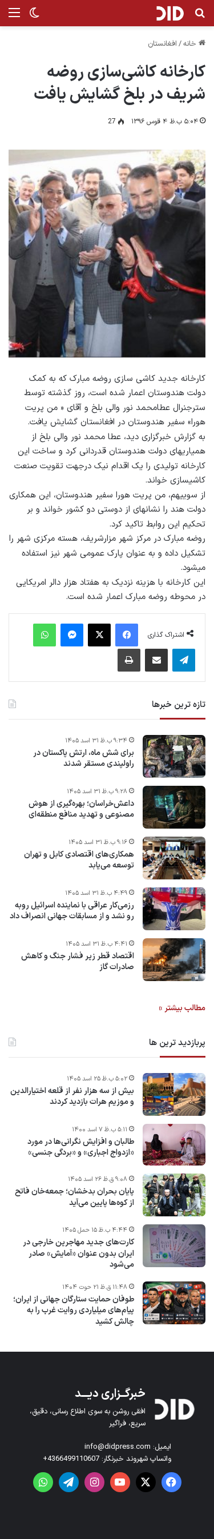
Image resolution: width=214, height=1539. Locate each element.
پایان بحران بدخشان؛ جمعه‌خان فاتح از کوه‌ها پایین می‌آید (74, 1197)
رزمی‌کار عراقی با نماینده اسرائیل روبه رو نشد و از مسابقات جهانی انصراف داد (72, 911)
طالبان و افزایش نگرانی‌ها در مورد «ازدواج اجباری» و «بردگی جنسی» (80, 1147)
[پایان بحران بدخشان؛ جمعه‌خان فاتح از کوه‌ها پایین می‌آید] (174, 1195)
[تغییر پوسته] (34, 17)
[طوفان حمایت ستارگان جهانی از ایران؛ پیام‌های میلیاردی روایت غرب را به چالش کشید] (174, 1302)
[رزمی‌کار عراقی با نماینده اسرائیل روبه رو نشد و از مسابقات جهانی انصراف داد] (174, 908)
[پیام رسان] (71, 635)
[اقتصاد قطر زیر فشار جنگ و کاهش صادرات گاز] (174, 959)
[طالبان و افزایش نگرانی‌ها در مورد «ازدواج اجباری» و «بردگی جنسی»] (174, 1145)
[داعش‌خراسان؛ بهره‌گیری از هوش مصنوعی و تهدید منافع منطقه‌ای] (174, 807)
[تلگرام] (183, 660)
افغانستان (162, 44)
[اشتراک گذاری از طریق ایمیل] (156, 660)
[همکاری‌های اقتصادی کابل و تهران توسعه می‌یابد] (174, 858)
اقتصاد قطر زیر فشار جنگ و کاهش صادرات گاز (77, 962)
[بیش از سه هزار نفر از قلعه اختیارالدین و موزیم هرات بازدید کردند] (174, 1094)
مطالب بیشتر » (182, 1008)
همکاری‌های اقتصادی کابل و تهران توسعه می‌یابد (79, 860)
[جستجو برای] (199, 17)
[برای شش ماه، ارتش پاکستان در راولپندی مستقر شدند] (174, 756)
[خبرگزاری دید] (169, 13)
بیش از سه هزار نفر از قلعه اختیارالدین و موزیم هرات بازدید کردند (72, 1097)
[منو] (14, 17)
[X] (99, 635)
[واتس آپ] (44, 635)
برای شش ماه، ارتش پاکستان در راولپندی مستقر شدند (83, 759)
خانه (191, 44)
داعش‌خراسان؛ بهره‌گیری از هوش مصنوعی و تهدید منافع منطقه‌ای (81, 809)
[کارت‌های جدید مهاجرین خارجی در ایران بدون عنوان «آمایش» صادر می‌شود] (174, 1245)
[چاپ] (129, 660)
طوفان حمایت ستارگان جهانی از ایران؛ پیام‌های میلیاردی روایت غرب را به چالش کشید (73, 1311)
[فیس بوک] (126, 635)
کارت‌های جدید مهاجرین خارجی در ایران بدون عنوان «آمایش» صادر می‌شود (78, 1254)
